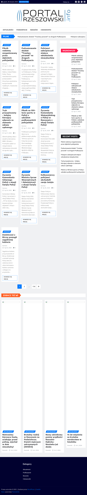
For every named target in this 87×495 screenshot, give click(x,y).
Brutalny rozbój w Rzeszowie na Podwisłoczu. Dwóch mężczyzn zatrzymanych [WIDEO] (32, 440)
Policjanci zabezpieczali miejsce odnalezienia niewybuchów (47, 53)
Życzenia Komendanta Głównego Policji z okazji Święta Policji (9, 180)
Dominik (4, 450)
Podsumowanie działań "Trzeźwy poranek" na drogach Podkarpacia (29, 54)
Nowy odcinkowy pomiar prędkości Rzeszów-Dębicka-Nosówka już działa (54, 440)
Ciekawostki (46, 30)
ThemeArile (15, 492)
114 (34, 286)
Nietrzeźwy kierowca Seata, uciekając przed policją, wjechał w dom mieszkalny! (10, 440)
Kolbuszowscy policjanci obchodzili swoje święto (48, 178)
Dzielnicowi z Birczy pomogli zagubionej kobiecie (9, 238)
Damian (4, 64)
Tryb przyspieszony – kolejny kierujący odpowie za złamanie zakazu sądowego (9, 118)
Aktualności (8, 30)
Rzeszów (34, 30)
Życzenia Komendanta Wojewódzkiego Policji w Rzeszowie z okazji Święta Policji (48, 117)
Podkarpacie (21, 30)
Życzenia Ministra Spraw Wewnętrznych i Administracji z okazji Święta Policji (29, 181)
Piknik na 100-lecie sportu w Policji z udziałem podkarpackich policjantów (29, 116)
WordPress (31, 489)
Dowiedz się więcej (8, 94)
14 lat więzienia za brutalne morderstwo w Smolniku (74, 438)
